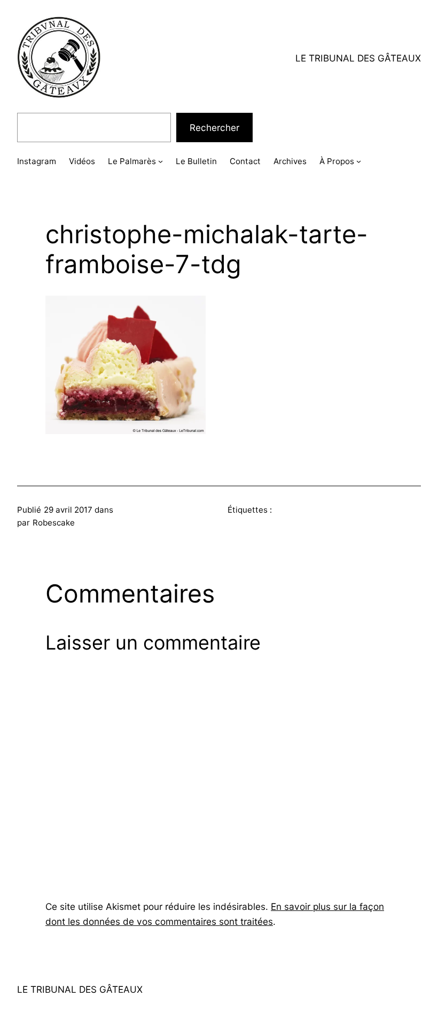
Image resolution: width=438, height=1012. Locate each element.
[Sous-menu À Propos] (358, 161)
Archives (290, 161)
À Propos (336, 161)
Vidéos (82, 161)
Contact (245, 161)
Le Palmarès (132, 161)
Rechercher (214, 127)
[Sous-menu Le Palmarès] (160, 161)
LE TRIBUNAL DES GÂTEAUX (358, 58)
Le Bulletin (196, 161)
